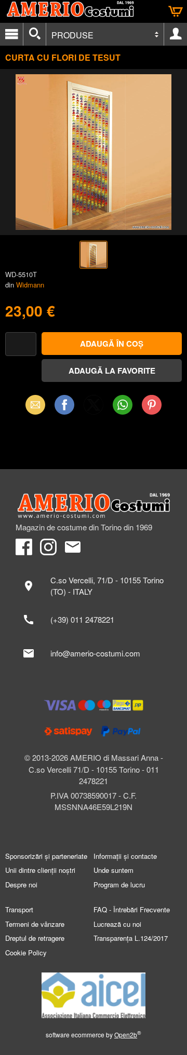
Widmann (30, 285)
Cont (175, 34)
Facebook (64, 404)
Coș (175, 11)
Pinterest (151, 404)
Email (35, 404)
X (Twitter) (93, 408)
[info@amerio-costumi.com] (93, 653)
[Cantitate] (20, 344)
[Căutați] (34, 34)
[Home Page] (93, 506)
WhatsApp (122, 404)
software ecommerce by (93, 1034)
